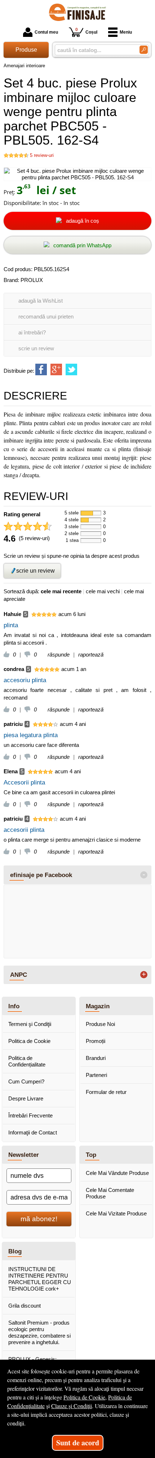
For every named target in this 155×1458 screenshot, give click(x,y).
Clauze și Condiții (71, 1406)
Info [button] (13, 1006)
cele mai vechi (103, 591)
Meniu (126, 32)
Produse (26, 50)
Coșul (86, 31)
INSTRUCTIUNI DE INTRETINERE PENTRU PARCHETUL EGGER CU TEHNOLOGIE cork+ (39, 1279)
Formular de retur (106, 1092)
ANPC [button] (18, 974)
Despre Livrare (25, 1098)
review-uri (42, 155)
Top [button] (91, 1154)
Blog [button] (15, 1251)
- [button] (144, 874)
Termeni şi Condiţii (29, 1024)
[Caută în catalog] (144, 50)
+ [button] (144, 974)
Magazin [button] (98, 1006)
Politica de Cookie (29, 1041)
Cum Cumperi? (26, 1081)
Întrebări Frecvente (30, 1115)
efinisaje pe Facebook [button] (41, 875)
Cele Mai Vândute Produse (117, 1173)
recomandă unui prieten (46, 316)
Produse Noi (100, 1024)
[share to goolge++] (56, 369)
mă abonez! (39, 1219)
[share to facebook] (41, 369)
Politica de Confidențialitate (26, 1061)
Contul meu (46, 32)
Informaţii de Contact (32, 1132)
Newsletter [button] (23, 1154)
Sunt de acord (77, 1442)
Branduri (96, 1058)
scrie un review (36, 348)
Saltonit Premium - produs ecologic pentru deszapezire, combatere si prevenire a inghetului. (39, 1332)
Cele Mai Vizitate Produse (116, 1213)
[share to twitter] (71, 369)
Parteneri (96, 1075)
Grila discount (24, 1306)
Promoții (95, 1041)
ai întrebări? (32, 332)
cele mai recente (61, 591)
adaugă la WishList (40, 301)
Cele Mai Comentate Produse (110, 1193)
